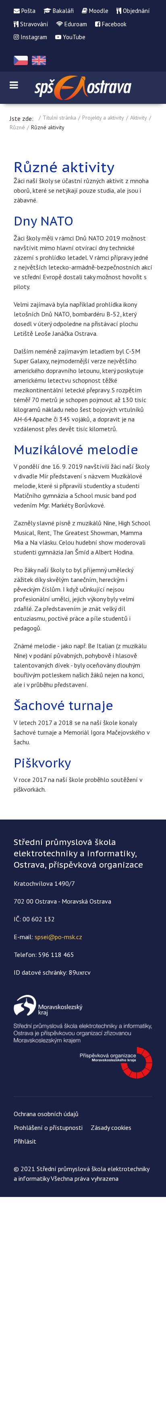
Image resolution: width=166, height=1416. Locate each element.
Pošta (27, 11)
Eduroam (75, 24)
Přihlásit (25, 1141)
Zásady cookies (111, 1127)
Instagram (33, 37)
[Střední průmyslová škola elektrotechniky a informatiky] (83, 88)
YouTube (73, 37)
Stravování (33, 24)
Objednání (135, 11)
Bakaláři (62, 11)
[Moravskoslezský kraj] (83, 1036)
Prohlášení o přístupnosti (48, 1127)
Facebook (113, 24)
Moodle (97, 11)
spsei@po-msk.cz (58, 937)
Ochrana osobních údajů (46, 1114)
